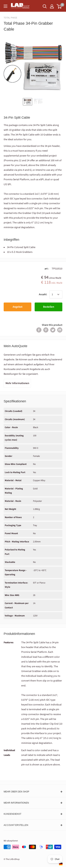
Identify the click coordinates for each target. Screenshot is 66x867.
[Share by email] (59, 330)
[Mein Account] (52, 6)
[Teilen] (38, 330)
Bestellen (48, 307)
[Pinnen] (45, 330)
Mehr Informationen (17, 383)
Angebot (17, 307)
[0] (59, 6)
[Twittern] (52, 330)
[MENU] (5, 6)
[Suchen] (45, 6)
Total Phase (10, 17)
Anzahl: (43, 294)
